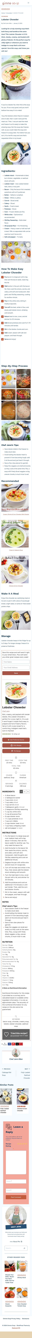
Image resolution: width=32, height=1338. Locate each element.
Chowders (4, 16)
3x (28, 791)
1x (21, 791)
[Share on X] (17, 1044)
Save (16, 673)
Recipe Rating (8, 1145)
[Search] (24, 1248)
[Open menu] (28, 2)
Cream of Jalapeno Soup (16, 550)
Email (8, 1190)
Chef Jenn (6, 711)
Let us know (14, 1036)
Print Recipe (17, 745)
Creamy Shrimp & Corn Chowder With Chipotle (16, 514)
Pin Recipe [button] (17, 751)
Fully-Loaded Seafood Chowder (25, 1073)
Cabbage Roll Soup (6, 1072)
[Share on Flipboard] (13, 1044)
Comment (10, 1149)
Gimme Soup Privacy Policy (11, 1318)
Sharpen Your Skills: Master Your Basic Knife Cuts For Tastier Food (9, 1278)
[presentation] (10, 1266)
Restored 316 (16, 1328)
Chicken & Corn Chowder (16, 586)
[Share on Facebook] (9, 1044)
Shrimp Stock (21, 1277)
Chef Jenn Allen (7, 23)
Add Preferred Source (17, 740)
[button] (2, 9)
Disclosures (25, 1318)
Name (9, 1181)
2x (24, 791)
